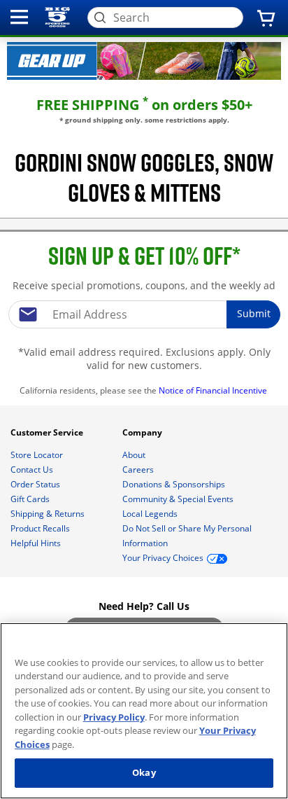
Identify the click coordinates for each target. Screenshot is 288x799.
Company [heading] (143, 432)
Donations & (173, 484)
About (134, 455)
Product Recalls (41, 528)
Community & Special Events (179, 499)
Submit (254, 313)
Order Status (36, 484)
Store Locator (37, 455)
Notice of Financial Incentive (214, 390)
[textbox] (144, 314)
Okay (144, 772)
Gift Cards (31, 499)
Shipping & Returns (48, 514)
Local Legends (151, 514)
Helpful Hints (36, 543)
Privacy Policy (114, 717)
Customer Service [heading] (47, 432)
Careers (139, 469)
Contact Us (32, 469)
